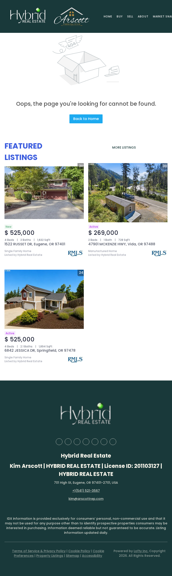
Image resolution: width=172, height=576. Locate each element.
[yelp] (86, 441)
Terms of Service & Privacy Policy (39, 551)
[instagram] (95, 441)
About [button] (143, 16)
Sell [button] (130, 16)
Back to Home (86, 118)
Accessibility (92, 555)
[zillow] (77, 441)
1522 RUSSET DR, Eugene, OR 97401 (34, 244)
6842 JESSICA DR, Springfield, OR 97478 (39, 350)
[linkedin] (68, 441)
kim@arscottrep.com (86, 498)
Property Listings (49, 555)
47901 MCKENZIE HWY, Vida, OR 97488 (121, 244)
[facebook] (59, 441)
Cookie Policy (79, 551)
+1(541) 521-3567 (86, 490)
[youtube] (104, 441)
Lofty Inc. (141, 551)
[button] (28, 16)
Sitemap (72, 555)
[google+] (113, 441)
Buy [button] (120, 16)
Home (108, 16)
